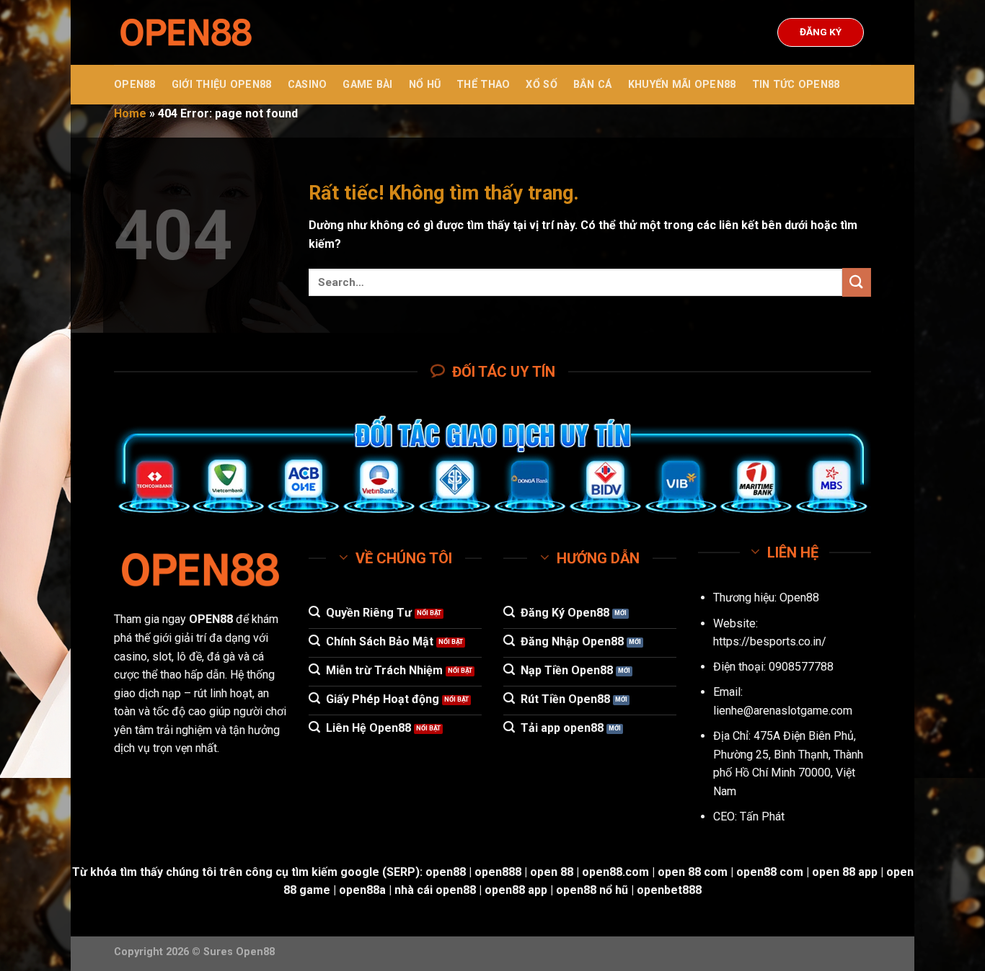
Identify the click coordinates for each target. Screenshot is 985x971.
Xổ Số (541, 85)
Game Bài (367, 85)
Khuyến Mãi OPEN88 (682, 85)
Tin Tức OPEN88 (796, 85)
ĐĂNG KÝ (821, 31)
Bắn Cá (592, 85)
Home (130, 113)
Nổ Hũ (425, 85)
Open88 (799, 597)
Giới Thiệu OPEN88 (222, 85)
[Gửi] (856, 282)
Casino (307, 85)
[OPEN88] (186, 33)
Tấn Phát (762, 816)
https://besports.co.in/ (769, 641)
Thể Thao (483, 85)
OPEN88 (135, 85)
